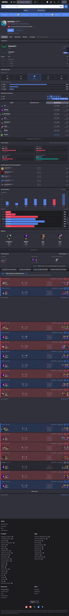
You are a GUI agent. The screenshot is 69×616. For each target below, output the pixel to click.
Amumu (6, 134)
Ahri (5, 118)
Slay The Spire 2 (5, 559)
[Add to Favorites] (22, 21)
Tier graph (19, 30)
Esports (3, 579)
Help (2, 593)
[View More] (42, 2)
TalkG (2, 577)
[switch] (64, 189)
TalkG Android (38, 553)
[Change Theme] (54, 2)
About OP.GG (4, 524)
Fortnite (3, 563)
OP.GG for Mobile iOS (39, 538)
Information (49, 14)
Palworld (3, 540)
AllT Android (37, 540)
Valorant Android (39, 544)
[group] (34, 219)
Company (3, 526)
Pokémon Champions (6, 542)
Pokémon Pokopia (6, 553)
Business (36, 589)
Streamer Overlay (5, 583)
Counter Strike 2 (5, 561)
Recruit (36, 593)
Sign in (64, 2)
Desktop (3, 571)
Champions (4, 14)
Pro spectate (34, 14)
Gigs (2, 581)
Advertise (37, 591)
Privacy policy (5, 589)
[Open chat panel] (67, 49)
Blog (2, 528)
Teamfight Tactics (6, 538)
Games (3, 573)
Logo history (4, 530)
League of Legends (25, 2)
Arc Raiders (4, 557)
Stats (41, 14)
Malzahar (6, 109)
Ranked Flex (57, 102)
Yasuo (5, 126)
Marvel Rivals (4, 555)
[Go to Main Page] (5, 2)
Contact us (4, 597)
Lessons (57, 14)
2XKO (2, 567)
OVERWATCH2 (5, 551)
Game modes (14, 14)
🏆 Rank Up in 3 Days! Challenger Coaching (43, 10)
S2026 (11, 102)
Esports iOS (37, 559)
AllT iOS (36, 542)
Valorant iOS (37, 546)
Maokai (5, 130)
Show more (34, 491)
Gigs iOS (36, 551)
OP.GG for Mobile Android (41, 536)
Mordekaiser (7, 113)
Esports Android (38, 557)
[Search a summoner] (61, 6)
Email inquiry (4, 595)
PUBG (2, 546)
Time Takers (4, 569)
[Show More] (47, 2)
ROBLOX (3, 548)
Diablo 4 (3, 565)
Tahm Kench (7, 122)
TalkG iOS (37, 555)
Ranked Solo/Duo (34, 102)
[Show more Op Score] (67, 266)
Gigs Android (37, 548)
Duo (2, 575)
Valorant (3, 544)
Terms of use (4, 591)
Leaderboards (25, 14)
